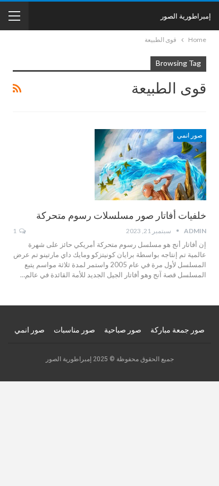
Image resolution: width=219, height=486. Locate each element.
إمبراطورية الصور (186, 16)
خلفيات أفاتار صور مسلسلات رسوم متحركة (121, 215)
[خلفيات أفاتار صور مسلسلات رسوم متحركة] (150, 164)
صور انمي (190, 135)
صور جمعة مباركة (177, 330)
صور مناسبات (74, 330)
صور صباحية (122, 330)
